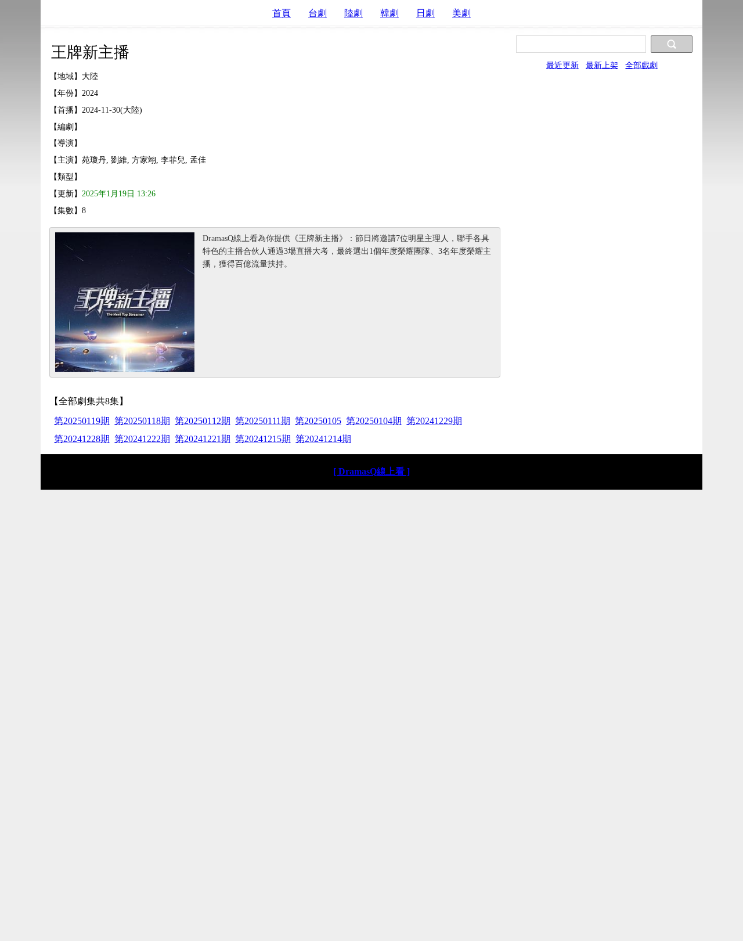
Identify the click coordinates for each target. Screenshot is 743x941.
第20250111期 (262, 421)
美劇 (461, 13)
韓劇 (389, 13)
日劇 (425, 13)
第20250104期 (374, 421)
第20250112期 (202, 421)
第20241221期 (202, 439)
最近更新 (562, 65)
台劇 (317, 13)
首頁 (281, 13)
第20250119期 (82, 421)
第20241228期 (82, 439)
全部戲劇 (641, 65)
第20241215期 (263, 439)
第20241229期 (434, 421)
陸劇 (353, 13)
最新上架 (602, 65)
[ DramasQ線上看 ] (371, 471)
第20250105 (318, 421)
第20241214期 (323, 439)
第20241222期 (142, 439)
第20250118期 (142, 421)
